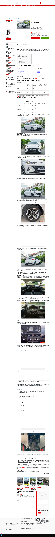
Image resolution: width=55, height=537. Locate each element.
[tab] (18, 44)
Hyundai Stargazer (8, 32)
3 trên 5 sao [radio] (39, 495)
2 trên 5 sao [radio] (43, 494)
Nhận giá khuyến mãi (19, 489)
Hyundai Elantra (8, 27)
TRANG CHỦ (7, 5)
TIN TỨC (26, 5)
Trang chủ (7, 18)
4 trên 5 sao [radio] (39, 496)
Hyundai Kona (8, 29)
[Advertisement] (27, 12)
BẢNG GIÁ (18, 5)
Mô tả (18, 44)
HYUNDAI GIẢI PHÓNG (13, 5)
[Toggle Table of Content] (30, 55)
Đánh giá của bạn (40, 493)
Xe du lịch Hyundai (11, 18)
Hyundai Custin (8, 26)
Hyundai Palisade (8, 30)
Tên (38, 505)
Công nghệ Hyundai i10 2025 (22, 60)
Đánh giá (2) (21, 44)
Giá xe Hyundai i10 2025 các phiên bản (22, 56)
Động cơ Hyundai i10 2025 (22, 62)
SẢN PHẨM (22, 5)
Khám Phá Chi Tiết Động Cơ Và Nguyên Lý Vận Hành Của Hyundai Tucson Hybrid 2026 (11, 84)
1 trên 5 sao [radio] (38, 494)
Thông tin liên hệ (25, 44)
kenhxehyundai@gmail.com (12, 530)
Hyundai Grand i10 (16, 18)
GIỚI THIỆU (33, 5)
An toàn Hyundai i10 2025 (21, 61)
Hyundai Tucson (8, 33)
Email (44, 505)
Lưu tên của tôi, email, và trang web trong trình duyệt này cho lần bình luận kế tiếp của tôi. (43, 510)
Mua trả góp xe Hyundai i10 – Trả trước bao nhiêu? (24, 58)
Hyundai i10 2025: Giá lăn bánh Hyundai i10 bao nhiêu (24, 57)
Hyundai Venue (8, 34)
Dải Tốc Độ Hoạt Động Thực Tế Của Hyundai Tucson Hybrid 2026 (11, 80)
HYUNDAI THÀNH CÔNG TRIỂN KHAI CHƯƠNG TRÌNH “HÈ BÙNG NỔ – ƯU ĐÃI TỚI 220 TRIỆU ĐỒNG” (12, 92)
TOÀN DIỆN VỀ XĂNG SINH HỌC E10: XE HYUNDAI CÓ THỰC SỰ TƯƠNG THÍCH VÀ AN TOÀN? (12, 77)
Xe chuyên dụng (8, 21)
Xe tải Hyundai (7, 37)
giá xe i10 (34, 95)
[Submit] (40, 3)
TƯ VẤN (29, 5)
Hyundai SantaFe (8, 31)
